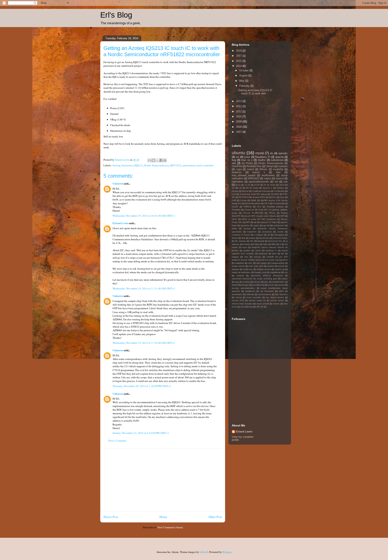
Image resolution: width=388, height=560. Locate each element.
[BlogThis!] (153, 160)
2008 (239, 126)
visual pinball (262, 304)
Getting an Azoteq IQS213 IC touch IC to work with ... (255, 92)
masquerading (277, 263)
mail (278, 172)
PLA (259, 207)
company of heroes (241, 235)
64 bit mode (252, 188)
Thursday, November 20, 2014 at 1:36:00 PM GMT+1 (142, 386)
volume (276, 304)
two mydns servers (275, 297)
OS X (266, 203)
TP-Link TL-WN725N (253, 213)
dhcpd (235, 238)
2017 (239, 55)
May (242, 80)
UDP (282, 216)
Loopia (243, 200)
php (266, 282)
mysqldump (275, 272)
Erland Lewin (120, 223)
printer (271, 285)
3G (233, 188)
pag (237, 282)
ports (262, 285)
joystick (247, 250)
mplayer (235, 269)
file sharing (240, 241)
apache (279, 156)
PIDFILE (248, 207)
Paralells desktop (275, 207)
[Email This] (150, 160)
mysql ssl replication (241, 272)
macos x (258, 172)
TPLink (272, 213)
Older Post (215, 517)
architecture (278, 225)
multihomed (268, 175)
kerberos (236, 172)
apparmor (245, 225)
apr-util (266, 225)
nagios (267, 178)
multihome (248, 269)
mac (246, 257)
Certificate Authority (261, 191)
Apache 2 (267, 188)
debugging (279, 235)
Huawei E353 (258, 197)
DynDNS (275, 194)
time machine (281, 294)
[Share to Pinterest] (165, 160)
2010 (239, 116)
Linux (247, 156)
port (254, 285)
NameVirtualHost (252, 203)
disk (243, 238)
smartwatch (188, 165)
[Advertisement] (162, 480)
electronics (127, 165)
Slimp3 (270, 166)
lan (282, 253)
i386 (273, 244)
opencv (280, 178)
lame (274, 253)
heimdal (246, 244)
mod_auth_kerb (256, 266)
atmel (234, 228)
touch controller (205, 165)
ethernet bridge (280, 238)
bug (234, 159)
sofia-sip (250, 294)
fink (251, 241)
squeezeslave (264, 294)
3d (240, 188)
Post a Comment (117, 440)
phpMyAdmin (278, 282)
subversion (277, 159)
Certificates (279, 191)
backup (247, 228)
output (285, 278)
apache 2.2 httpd (268, 222)
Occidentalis (279, 203)
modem (270, 266)
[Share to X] (157, 160)
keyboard (263, 253)
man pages (261, 263)
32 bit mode (269, 185)
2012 (239, 106)
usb (286, 181)
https (265, 244)
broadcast (267, 232)
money (281, 266)
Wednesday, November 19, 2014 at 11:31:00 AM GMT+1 (144, 288)
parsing (246, 282)
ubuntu (238, 152)
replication (237, 181)
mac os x (246, 159)
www (250, 307)
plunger (245, 285)
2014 (239, 65)
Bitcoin (245, 191)
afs (271, 153)
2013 (239, 101)
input (244, 247)
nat (286, 272)
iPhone (263, 169)
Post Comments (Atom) (170, 527)
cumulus (283, 166)
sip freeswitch (267, 291)
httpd (256, 244)
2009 (239, 121)
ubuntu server (277, 300)
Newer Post (110, 517)
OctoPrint (237, 166)
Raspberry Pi (262, 156)
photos (257, 282)
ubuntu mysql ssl (257, 300)
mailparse (239, 263)
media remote (238, 266)
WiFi (248, 222)
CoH (234, 194)
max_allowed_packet (243, 175)
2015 (239, 60)
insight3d (278, 169)
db (269, 235)
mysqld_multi (260, 272)
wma (242, 307)
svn (276, 181)
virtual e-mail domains (242, 304)
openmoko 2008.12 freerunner (267, 275)
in (280, 244)
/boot (238, 185)
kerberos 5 (271, 250)
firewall (261, 241)
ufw (234, 163)
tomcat (238, 297)
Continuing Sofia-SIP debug (253, 194)
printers (281, 285)
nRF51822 (175, 165)
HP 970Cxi (243, 197)
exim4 (250, 169)
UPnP (234, 219)
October (244, 70)
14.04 (257, 185)
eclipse (252, 238)
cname (280, 232)
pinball (235, 285)
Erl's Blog (116, 15)
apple (256, 225)
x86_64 (259, 307)
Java (282, 197)
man (250, 263)
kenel (258, 250)
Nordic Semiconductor (156, 165)
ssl (237, 156)
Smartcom (249, 210)
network (240, 275)
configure (259, 235)
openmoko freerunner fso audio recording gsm (254, 278)
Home (163, 517)
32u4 (281, 185)
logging (235, 257)
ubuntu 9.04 (238, 300)
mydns (262, 159)
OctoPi (235, 207)
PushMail (236, 210)
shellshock (250, 291)
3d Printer (247, 163)
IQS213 (138, 165)
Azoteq (116, 165)
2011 (239, 111)
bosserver (251, 232)
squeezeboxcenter (259, 181)
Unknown (118, 183)
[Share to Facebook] (161, 160)
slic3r (281, 291)
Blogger (226, 552)
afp (255, 222)
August (243, 75)
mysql (259, 153)
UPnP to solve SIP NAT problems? (259, 219)
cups (238, 169)
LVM (234, 200)
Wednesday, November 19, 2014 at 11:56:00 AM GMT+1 (144, 343)
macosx (257, 257)
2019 (239, 50)
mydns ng (279, 269)
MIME (253, 200)
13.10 (247, 185)
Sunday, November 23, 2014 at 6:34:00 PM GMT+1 (141, 433)
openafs (283, 153)
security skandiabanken (243, 288)
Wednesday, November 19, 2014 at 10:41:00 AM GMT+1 (144, 215)
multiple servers (264, 269)
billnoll (204, 552)
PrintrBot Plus (253, 166)
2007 (239, 131)
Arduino (280, 188)
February (244, 85)
